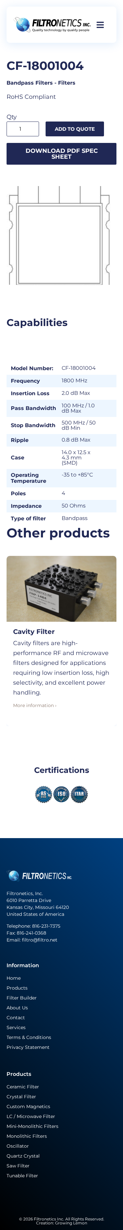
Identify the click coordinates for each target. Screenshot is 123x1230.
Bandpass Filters (30, 83)
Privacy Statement (28, 1047)
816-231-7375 (47, 926)
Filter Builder (22, 998)
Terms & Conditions (29, 1037)
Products (17, 988)
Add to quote (75, 129)
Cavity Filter (34, 632)
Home (14, 978)
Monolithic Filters (27, 1136)
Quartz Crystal (23, 1156)
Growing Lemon (71, 1222)
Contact (16, 1018)
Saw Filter (18, 1166)
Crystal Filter (21, 1097)
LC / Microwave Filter (31, 1116)
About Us (17, 1008)
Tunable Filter (22, 1176)
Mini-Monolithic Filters (32, 1126)
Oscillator (18, 1146)
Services (16, 1027)
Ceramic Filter (23, 1087)
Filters (66, 83)
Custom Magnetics (28, 1106)
